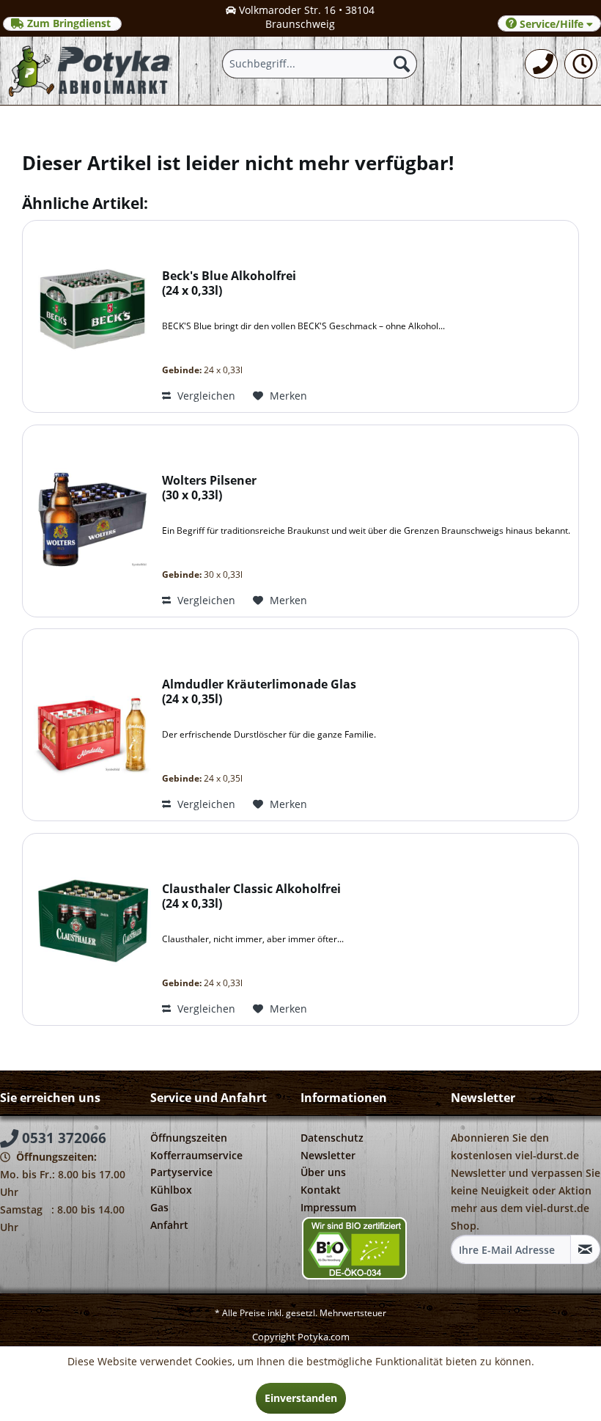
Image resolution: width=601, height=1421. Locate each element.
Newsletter (327, 1155)
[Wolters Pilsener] (88, 521)
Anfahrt (169, 1225)
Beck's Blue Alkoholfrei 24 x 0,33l (229, 283)
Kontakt (320, 1190)
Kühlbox (171, 1190)
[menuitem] (541, 63)
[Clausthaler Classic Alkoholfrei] (88, 929)
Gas (159, 1207)
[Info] (580, 63)
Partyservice (181, 1172)
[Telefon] (541, 63)
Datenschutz (332, 1138)
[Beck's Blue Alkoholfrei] (88, 316)
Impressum (328, 1207)
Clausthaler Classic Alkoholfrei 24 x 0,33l (251, 896)
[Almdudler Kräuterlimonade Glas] (88, 724)
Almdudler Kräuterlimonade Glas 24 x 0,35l (259, 692)
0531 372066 (62, 1138)
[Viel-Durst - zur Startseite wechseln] (90, 70)
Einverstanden (301, 1398)
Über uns (323, 1172)
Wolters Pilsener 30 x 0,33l (209, 488)
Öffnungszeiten (188, 1138)
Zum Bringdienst (69, 23)
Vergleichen (204, 396)
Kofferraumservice (196, 1155)
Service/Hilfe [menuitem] (551, 24)
